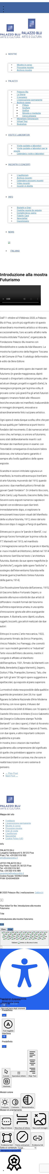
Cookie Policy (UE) (14, 838)
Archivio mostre (24, 70)
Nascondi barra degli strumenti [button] (13, 1008)
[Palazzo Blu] (10, 36)
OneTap (14, 1003)
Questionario (23, 221)
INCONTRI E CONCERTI (19, 164)
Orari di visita (11, 831)
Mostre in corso (13, 826)
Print (10, 929)
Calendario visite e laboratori (30, 153)
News (11, 232)
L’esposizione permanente (18, 823)
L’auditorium (11, 833)
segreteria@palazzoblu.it (12, 873)
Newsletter (10, 836)
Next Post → (11, 776)
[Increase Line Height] (4, 1036)
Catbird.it (39, 892)
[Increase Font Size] (4, 1005)
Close (3, 929)
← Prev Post (11, 773)
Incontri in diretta (25, 186)
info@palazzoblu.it (9, 858)
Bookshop (22, 124)
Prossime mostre (13, 828)
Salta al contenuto (8, 1147)
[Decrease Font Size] (4, 1015)
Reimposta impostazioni (10, 1151)
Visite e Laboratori (19, 135)
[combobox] (24, 938)
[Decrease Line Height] (4, 1046)
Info (10, 197)
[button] (1, 947)
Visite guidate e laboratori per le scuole (30, 149)
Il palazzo (10, 820)
